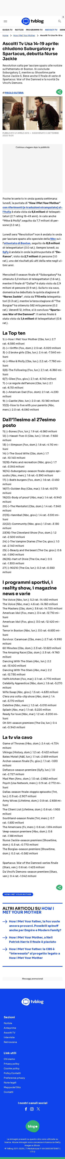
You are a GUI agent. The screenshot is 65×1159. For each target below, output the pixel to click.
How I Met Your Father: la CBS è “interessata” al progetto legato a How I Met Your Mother (34, 953)
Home (5, 35)
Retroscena (10, 1042)
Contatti (8, 1092)
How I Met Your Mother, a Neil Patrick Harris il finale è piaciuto (32, 940)
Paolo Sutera (14, 92)
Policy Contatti (12, 1073)
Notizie (19, 30)
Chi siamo (9, 1059)
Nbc (53, 239)
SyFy (6, 252)
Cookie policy (11, 1068)
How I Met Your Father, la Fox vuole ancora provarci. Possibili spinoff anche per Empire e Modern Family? (35, 926)
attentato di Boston (17, 243)
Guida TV (7, 30)
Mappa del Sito (12, 1087)
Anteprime (10, 1028)
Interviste (9, 1037)
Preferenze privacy (14, 1078)
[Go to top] (58, 1148)
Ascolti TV (51, 30)
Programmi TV (34, 30)
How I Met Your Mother (24, 35)
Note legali (10, 1082)
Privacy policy (11, 1063)
